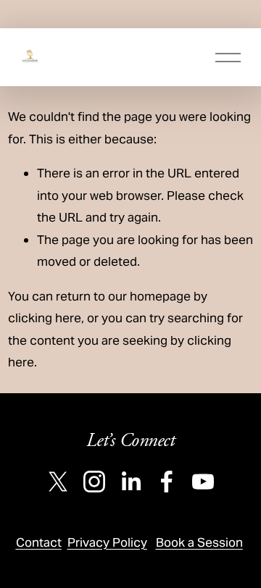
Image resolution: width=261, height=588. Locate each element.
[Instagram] (94, 481)
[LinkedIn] (130, 481)
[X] (58, 481)
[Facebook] (166, 481)
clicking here (44, 318)
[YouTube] (203, 481)
